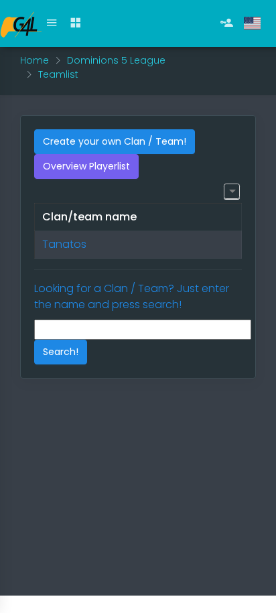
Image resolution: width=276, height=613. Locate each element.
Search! (60, 351)
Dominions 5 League (116, 60)
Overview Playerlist (86, 166)
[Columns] (231, 191)
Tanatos (64, 244)
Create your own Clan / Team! (114, 141)
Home (34, 60)
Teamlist (58, 74)
